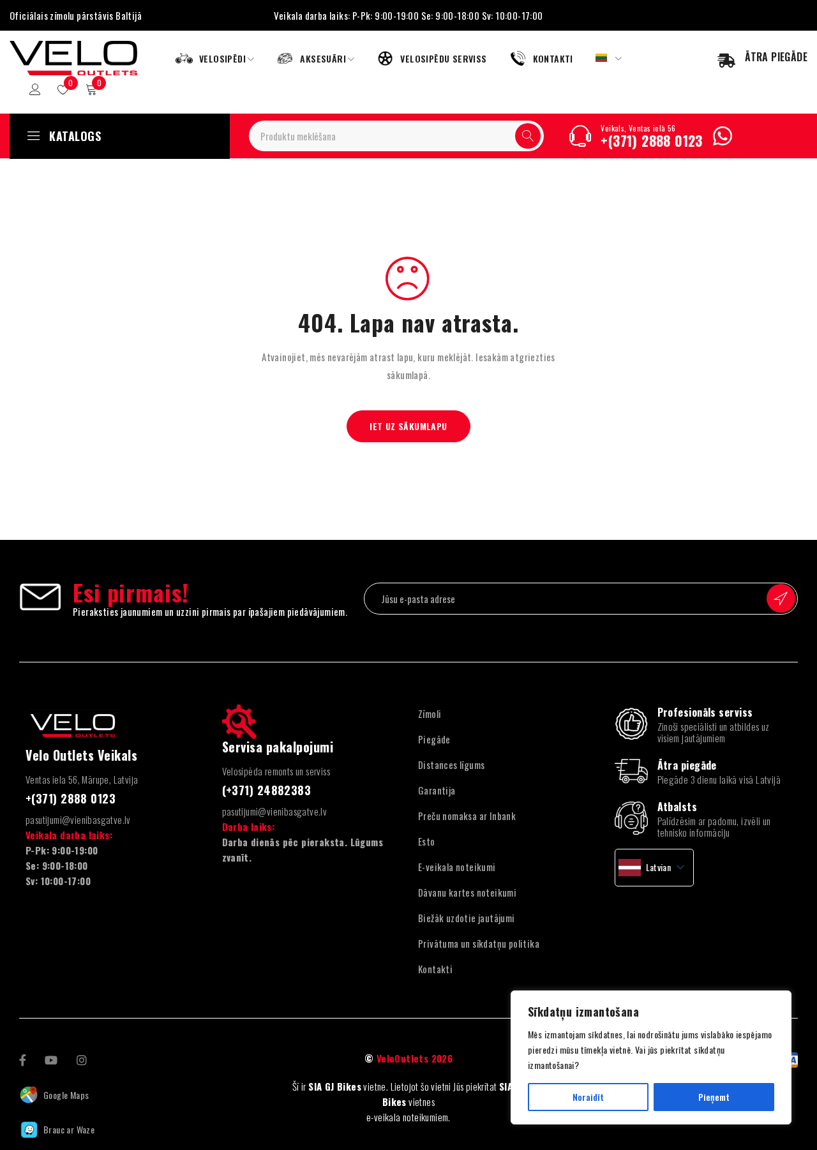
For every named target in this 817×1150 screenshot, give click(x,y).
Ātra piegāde (687, 765)
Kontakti (435, 969)
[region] (651, 1057)
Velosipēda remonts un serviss (276, 771)
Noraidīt (588, 1096)
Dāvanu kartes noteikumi (467, 892)
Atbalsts (677, 806)
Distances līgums (451, 765)
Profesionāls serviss (705, 712)
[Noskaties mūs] (51, 1059)
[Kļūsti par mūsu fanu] (22, 1059)
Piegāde (434, 739)
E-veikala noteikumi (457, 867)
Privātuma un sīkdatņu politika (478, 943)
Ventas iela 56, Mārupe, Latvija (82, 779)
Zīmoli (429, 713)
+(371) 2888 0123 (651, 140)
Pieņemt (714, 1096)
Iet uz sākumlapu (408, 426)
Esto (426, 841)
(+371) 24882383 (266, 790)
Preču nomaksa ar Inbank (467, 816)
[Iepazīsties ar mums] (82, 1059)
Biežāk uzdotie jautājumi (466, 918)
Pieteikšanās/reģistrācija (35, 89)
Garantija (437, 790)
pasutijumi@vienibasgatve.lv (78, 819)
